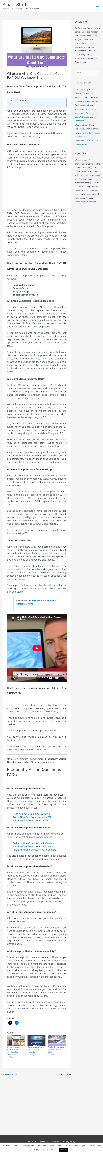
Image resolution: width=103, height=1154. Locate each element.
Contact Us (43, 1142)
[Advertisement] (37, 190)
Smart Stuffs (16, 4)
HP (22, 323)
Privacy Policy (69, 1142)
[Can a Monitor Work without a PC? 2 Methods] (36, 1040)
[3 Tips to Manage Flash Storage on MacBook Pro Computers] (16, 1040)
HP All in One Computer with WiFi (31, 820)
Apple (15, 326)
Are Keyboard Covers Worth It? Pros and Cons (56, 1049)
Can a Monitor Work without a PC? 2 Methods (36, 1049)
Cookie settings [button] (49, 1150)
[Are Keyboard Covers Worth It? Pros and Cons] (57, 1040)
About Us (32, 1142)
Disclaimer (55, 1142)
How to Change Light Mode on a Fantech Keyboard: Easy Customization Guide (87, 101)
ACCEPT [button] (63, 1150)
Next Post (65, 1074)
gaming (59, 918)
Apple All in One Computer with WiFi (32, 817)
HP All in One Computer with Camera (33, 846)
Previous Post (10, 1074)
